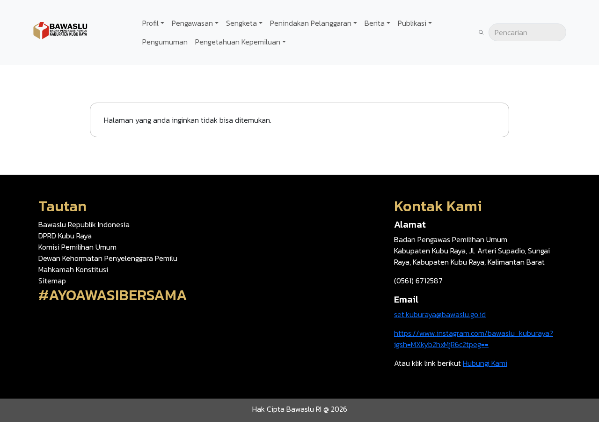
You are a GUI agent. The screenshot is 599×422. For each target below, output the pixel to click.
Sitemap (52, 280)
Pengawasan (192, 23)
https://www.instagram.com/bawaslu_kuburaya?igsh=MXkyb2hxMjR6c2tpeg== (473, 338)
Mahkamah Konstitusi (73, 269)
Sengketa (241, 23)
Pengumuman (165, 41)
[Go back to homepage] (61, 31)
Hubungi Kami (485, 363)
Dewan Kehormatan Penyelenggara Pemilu (107, 258)
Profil (150, 23)
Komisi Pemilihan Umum (77, 246)
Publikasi (412, 23)
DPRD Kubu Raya (65, 235)
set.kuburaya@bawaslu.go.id (440, 314)
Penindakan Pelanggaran (310, 23)
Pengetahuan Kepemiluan (237, 41)
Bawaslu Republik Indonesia (84, 224)
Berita (375, 23)
